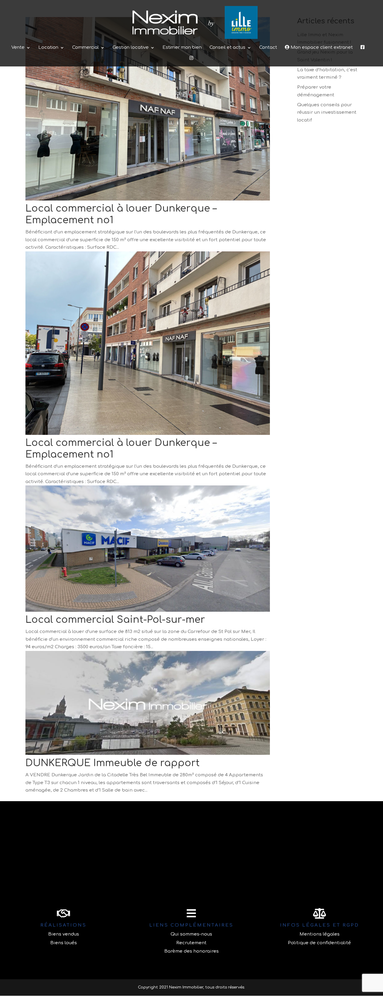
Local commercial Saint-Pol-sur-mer (115, 619)
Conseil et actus (227, 47)
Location (48, 47)
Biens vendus (63, 934)
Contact (268, 47)
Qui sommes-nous (191, 934)
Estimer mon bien (182, 47)
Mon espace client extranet (321, 47)
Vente (18, 47)
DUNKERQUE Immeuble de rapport (112, 763)
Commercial (85, 47)
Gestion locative (131, 47)
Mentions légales (320, 934)
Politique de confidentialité (319, 942)
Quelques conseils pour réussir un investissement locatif (326, 112)
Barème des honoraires (191, 951)
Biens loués (63, 942)
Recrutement (191, 942)
